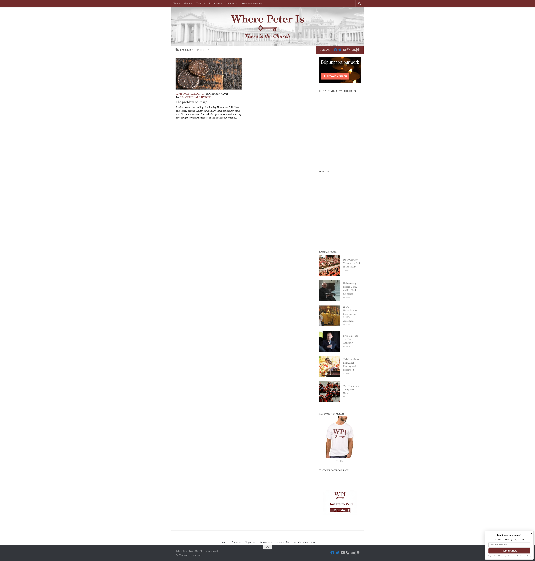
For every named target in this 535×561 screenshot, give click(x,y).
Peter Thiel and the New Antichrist (350, 339)
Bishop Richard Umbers (195, 97)
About (186, 3)
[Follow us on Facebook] (335, 50)
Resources (214, 3)
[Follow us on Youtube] (344, 50)
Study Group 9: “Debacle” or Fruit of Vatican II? (352, 263)
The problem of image (191, 102)
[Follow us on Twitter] (340, 50)
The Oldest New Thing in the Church (351, 390)
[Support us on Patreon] (357, 50)
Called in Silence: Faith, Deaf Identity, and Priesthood (351, 364)
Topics (199, 3)
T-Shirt (340, 461)
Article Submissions (251, 3)
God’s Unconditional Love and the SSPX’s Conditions (350, 313)
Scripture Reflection (190, 94)
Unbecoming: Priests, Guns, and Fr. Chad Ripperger (350, 288)
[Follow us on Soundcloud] (353, 50)
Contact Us (231, 3)
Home (176, 3)
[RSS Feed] (349, 50)
